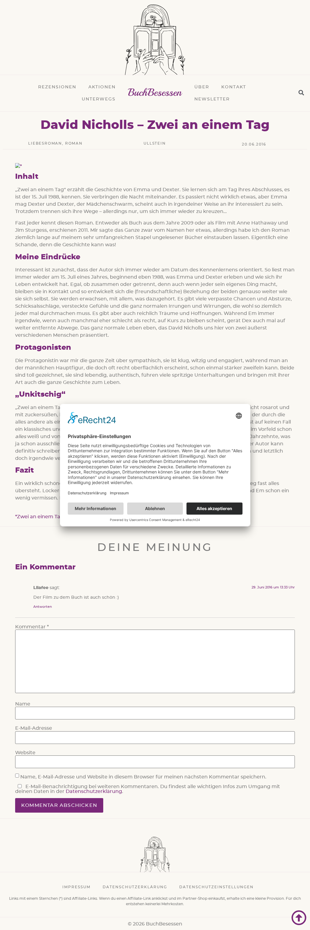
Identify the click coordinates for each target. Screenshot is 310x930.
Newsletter (212, 99)
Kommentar (32, 626)
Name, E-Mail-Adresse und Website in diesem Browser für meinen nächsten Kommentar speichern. (143, 776)
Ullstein (154, 143)
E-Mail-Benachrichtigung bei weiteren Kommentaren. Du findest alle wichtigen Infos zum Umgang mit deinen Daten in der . (147, 789)
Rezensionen (57, 87)
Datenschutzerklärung (94, 791)
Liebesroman (45, 143)
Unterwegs (99, 99)
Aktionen (102, 87)
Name (22, 704)
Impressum (76, 887)
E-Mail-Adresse (33, 728)
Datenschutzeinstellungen (216, 887)
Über (201, 87)
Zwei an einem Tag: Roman (50, 516)
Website (25, 752)
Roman (74, 143)
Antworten (42, 606)
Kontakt (233, 87)
